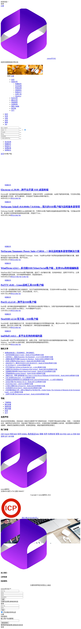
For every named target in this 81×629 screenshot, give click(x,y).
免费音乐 (8, 150)
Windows (18, 96)
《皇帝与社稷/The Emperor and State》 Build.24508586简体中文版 (27, 394)
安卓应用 (18, 86)
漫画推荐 (14, 102)
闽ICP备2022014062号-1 (30, 518)
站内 (6, 114)
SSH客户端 (17, 198)
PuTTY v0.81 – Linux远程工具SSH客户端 (22, 285)
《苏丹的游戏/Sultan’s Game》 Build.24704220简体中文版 (24, 355)
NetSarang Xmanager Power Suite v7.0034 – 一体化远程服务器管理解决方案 (40, 251)
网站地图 (8, 408)
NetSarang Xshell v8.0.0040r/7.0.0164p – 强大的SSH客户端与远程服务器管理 (40, 206)
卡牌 (9, 436)
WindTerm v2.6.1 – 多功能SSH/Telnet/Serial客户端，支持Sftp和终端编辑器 (40, 268)
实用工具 (18, 94)
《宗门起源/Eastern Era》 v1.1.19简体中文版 (20, 377)
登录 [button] (2, 4)
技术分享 (14, 98)
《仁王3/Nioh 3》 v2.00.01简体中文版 (17, 365)
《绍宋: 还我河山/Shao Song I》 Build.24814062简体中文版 (25, 361)
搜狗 (6, 122)
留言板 (13, 108)
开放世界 (7, 434)
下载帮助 (8, 402)
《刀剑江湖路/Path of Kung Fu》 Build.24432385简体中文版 (25, 386)
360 (6, 124)
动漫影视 (14, 104)
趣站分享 (14, 100)
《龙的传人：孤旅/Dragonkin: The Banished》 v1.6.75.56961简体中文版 (29, 357)
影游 (61, 434)
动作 (46, 434)
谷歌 (6, 118)
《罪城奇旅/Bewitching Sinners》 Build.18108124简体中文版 (25, 373)
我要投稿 (8, 406)
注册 (2, 6)
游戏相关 (18, 90)
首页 (12, 80)
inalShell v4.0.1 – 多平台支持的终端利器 (21, 336)
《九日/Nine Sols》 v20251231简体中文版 (19, 384)
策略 (41, 434)
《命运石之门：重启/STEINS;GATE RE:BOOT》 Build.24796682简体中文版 (31, 363)
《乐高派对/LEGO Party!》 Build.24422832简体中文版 (23, 388)
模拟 (12, 434)
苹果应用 (18, 88)
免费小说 (70, 434)
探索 (12, 436)
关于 (12, 110)
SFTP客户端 (17, 276)
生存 (6, 436)
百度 (6, 116)
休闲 (19, 434)
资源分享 (14, 82)
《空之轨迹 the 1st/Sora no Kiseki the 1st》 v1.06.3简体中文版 (25, 367)
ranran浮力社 (51, 58)
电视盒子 (18, 92)
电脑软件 (18, 84)
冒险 (57, 434)
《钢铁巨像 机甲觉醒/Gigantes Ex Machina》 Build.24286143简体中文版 (29, 359)
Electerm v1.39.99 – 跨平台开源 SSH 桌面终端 (24, 189)
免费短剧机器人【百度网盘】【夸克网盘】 (20, 353)
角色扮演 (32, 434)
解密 (15, 434)
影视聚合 (24, 434)
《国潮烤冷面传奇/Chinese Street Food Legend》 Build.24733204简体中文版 (30, 371)
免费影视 (8, 148)
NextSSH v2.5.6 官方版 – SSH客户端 (19, 319)
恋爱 (2, 434)
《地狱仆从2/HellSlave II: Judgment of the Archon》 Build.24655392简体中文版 (31, 369)
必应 (6, 120)
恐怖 (74, 434)
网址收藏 (8, 404)
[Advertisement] (40, 169)
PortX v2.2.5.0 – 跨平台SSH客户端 (18, 302)
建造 (37, 434)
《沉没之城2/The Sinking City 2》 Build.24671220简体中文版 (25, 382)
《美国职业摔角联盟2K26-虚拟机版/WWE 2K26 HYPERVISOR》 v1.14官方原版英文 (34, 379)
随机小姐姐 (15, 106)
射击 (65, 434)
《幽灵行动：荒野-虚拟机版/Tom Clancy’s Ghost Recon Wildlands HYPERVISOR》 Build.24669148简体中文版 (42, 375)
